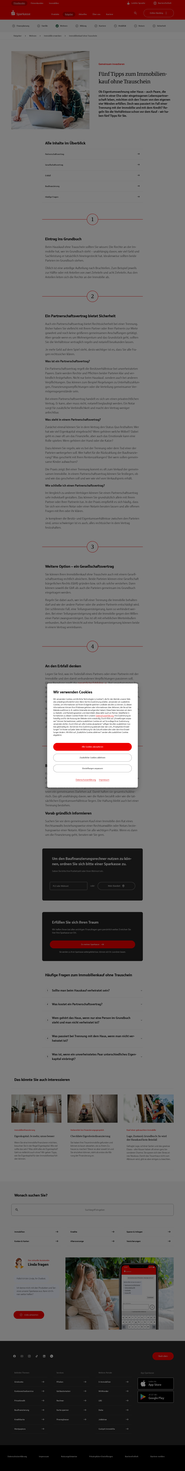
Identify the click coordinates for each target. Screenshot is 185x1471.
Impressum (104, 780)
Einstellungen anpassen (92, 768)
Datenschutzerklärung (105, 716)
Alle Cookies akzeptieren (92, 747)
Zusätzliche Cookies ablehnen (92, 758)
